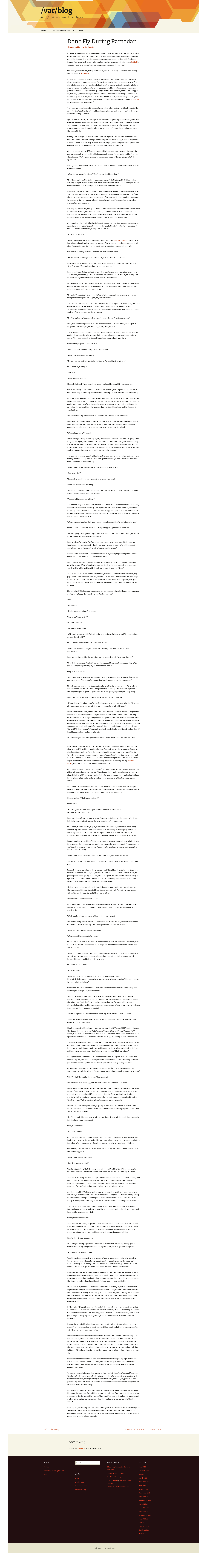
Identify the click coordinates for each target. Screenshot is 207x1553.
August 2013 (143, 1504)
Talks (81, 30)
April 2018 (142, 1467)
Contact (44, 30)
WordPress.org (80, 1489)
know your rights (121, 240)
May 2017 (142, 1474)
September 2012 (145, 1515)
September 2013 (145, 1500)
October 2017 (144, 1471)
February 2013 (144, 1508)
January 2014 (143, 1489)
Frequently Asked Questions (63, 30)
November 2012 (144, 1511)
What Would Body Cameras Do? (118, 1487)
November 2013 (144, 1496)
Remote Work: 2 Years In (115, 1473)
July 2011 (142, 1534)
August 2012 (143, 1519)
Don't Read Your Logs (114, 1477)
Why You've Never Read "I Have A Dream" (145, 1429)
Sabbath (134, 62)
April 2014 (142, 1485)
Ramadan (85, 73)
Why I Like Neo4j (50, 1429)
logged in (81, 1448)
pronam (135, 99)
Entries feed (79, 1482)
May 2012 (142, 1522)
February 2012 (144, 1526)
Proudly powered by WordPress (103, 1548)
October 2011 (144, 1530)
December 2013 (144, 1493)
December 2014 (144, 1482)
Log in (77, 1478)
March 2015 (143, 1478)
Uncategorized (90, 47)
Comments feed (81, 1486)
